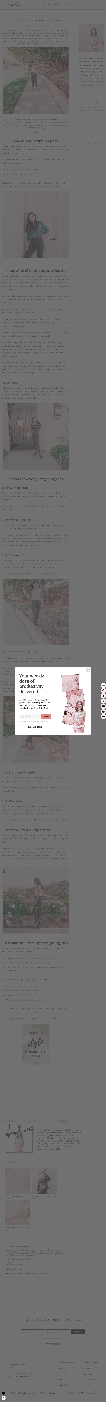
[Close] (88, 670)
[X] (103, 701)
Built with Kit (35, 727)
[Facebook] (103, 695)
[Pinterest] (103, 690)
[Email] (103, 706)
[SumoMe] (103, 716)
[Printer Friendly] (103, 711)
